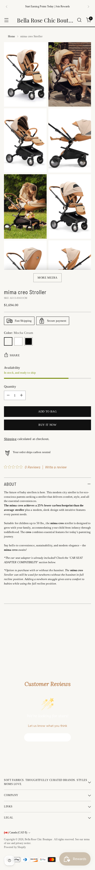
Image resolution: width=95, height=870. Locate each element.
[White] (18, 341)
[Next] (88, 6)
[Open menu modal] (6, 20)
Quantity (10, 386)
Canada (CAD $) (18, 832)
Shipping (10, 439)
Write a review (56, 467)
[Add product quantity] (21, 395)
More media (47, 277)
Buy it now (47, 424)
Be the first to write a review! (47, 737)
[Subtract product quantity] (8, 395)
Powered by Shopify (15, 847)
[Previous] (6, 6)
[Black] (28, 341)
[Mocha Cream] (8, 341)
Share (15, 355)
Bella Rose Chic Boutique (39, 839)
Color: (18, 333)
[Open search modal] (79, 20)
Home (11, 36)
